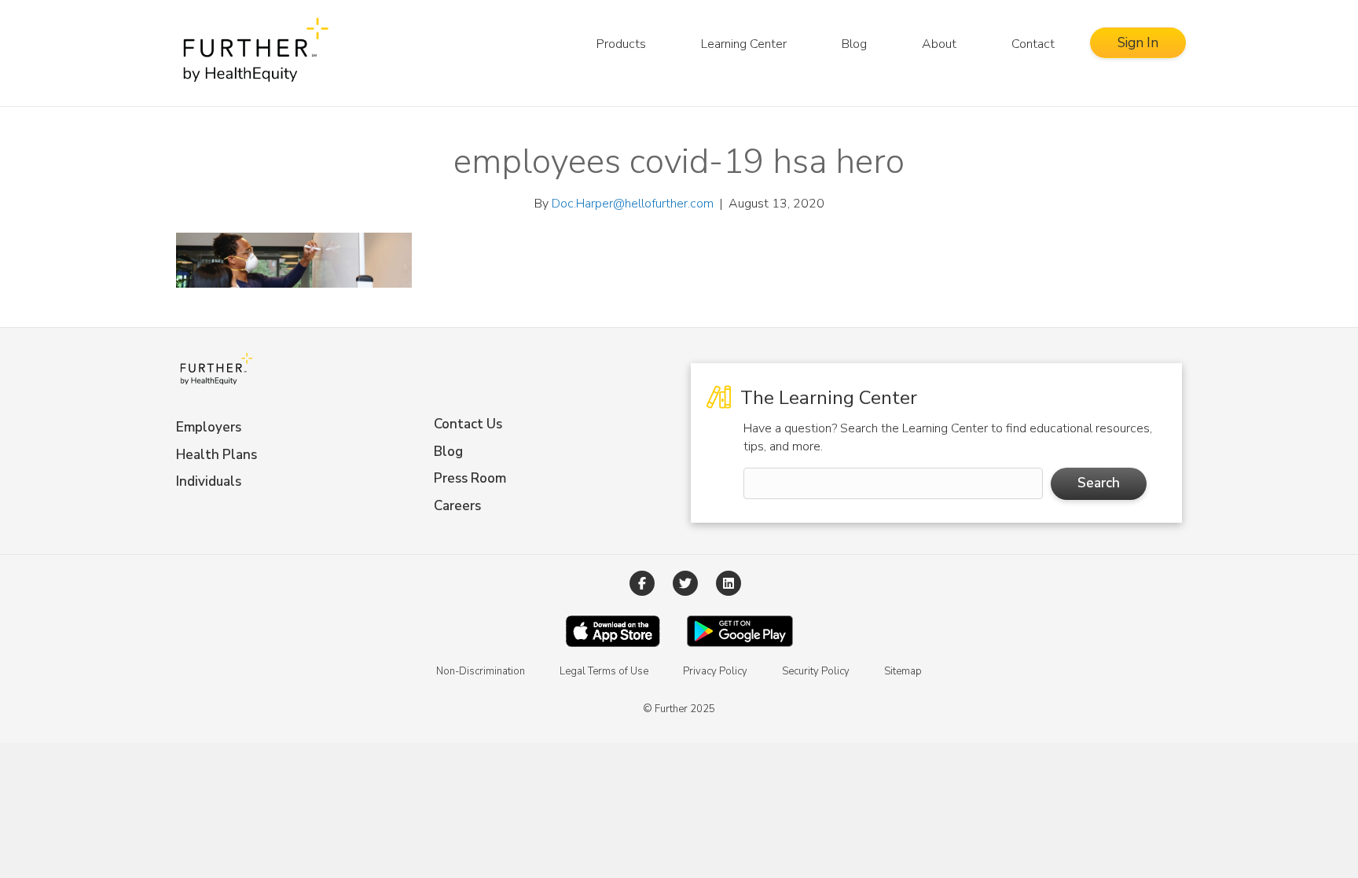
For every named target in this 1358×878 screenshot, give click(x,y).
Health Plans (216, 455)
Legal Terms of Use (604, 671)
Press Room (470, 478)
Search (1098, 483)
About (939, 44)
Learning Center (744, 44)
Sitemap (903, 671)
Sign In (1138, 43)
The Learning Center (826, 397)
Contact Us (468, 424)
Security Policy (816, 671)
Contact (1033, 44)
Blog (854, 44)
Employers (208, 427)
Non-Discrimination (480, 671)
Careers (457, 506)
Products (621, 44)
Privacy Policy (715, 671)
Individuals (208, 481)
